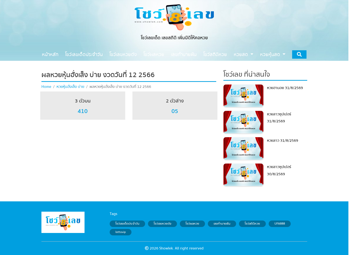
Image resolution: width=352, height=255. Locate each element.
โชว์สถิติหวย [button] (215, 54)
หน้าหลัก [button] (50, 54)
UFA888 (279, 223)
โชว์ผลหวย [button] (153, 54)
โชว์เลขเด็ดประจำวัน (127, 223)
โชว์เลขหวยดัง (162, 223)
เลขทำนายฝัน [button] (184, 54)
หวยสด (241, 54)
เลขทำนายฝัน (222, 223)
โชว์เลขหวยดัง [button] (123, 54)
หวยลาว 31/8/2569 (282, 140)
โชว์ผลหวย (192, 223)
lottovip (120, 232)
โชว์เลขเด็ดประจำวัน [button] (84, 54)
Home (46, 87)
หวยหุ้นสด (270, 54)
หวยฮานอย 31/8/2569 (285, 88)
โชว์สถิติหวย (252, 223)
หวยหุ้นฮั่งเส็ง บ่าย (70, 87)
